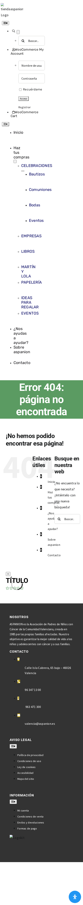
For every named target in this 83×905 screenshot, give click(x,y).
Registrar (24, 107)
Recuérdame (32, 89)
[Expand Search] (18, 32)
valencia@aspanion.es (40, 724)
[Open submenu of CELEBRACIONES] (22, 171)
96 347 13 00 (33, 690)
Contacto (54, 555)
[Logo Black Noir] (12, 6)
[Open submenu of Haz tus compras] (15, 161)
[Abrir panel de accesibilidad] (75, 897)
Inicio (51, 482)
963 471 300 (33, 707)
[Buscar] (14, 30)
